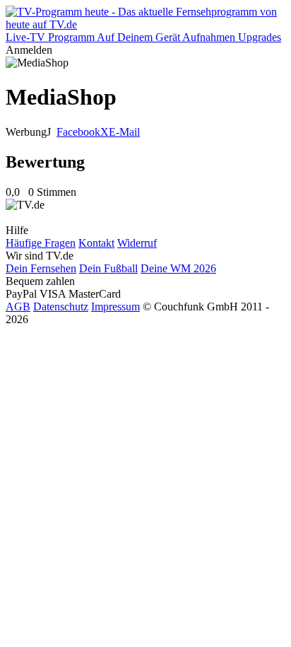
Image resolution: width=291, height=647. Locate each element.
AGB (18, 307)
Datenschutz (60, 307)
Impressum (115, 307)
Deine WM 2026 (178, 268)
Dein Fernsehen (41, 268)
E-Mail (124, 132)
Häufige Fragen (41, 243)
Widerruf (137, 243)
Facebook (78, 132)
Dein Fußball (108, 268)
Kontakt (96, 243)
